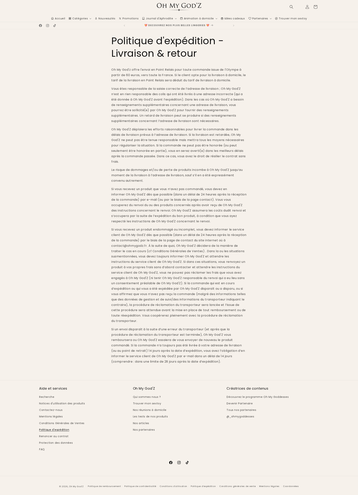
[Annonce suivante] (234, 25)
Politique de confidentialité (140, 486)
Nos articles (141, 423)
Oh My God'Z (76, 486)
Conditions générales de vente (237, 486)
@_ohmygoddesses (240, 416)
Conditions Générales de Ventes (61, 423)
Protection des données (56, 443)
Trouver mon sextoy (147, 403)
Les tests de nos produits (150, 416)
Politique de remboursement (104, 486)
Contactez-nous (50, 410)
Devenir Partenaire (240, 403)
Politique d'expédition (54, 430)
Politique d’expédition (203, 486)
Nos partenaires (144, 430)
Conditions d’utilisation (173, 486)
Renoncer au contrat (53, 436)
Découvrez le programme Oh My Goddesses (258, 397)
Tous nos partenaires (241, 410)
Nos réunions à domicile (150, 410)
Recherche (46, 397)
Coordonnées (291, 486)
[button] (291, 7)
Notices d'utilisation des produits (62, 403)
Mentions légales (51, 416)
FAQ (42, 449)
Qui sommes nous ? (147, 397)
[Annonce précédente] (124, 25)
